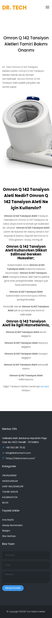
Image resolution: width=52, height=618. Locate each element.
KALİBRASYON (9, 497)
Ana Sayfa (8, 519)
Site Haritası (9, 536)
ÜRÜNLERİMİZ (9, 475)
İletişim (6, 530)
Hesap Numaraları (12, 525)
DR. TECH (14, 7)
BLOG (5, 502)
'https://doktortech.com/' (20, 458)
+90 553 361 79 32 (15, 447)
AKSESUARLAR (10, 481)
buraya (45, 386)
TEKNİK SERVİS (10, 491)
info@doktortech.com (18, 453)
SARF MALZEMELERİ (12, 486)
